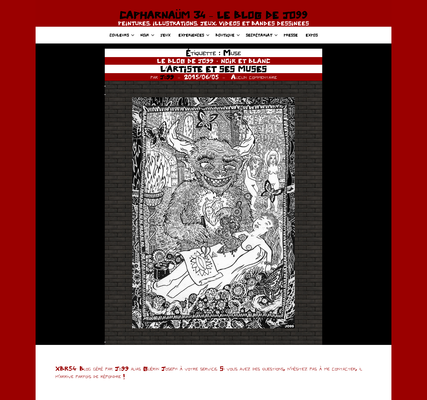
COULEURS (119, 35)
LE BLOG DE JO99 (185, 61)
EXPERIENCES (191, 35)
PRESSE (291, 35)
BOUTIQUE (225, 35)
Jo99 (167, 77)
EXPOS (312, 35)
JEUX (165, 35)
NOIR (144, 35)
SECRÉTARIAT (259, 35)
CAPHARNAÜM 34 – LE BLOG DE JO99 (213, 14)
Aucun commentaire (254, 77)
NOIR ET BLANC (245, 61)
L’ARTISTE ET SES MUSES (213, 68)
